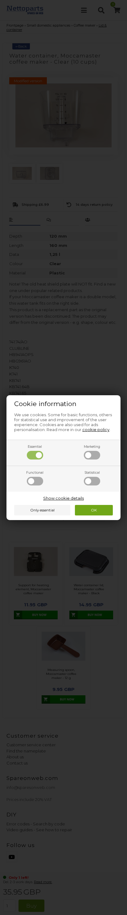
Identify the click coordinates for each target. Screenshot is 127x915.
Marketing (92, 447)
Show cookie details (63, 498)
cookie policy (95, 429)
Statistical (92, 473)
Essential (35, 447)
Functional (34, 473)
